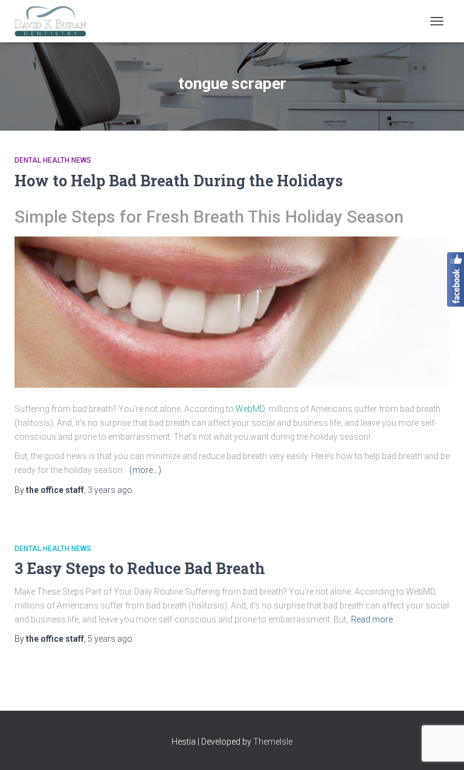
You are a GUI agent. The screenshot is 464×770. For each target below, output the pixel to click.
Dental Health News (52, 160)
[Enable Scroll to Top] (440, 746)
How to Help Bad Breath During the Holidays (178, 181)
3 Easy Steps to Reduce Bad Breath (139, 568)
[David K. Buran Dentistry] (54, 21)
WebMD (250, 409)
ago (110, 490)
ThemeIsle (272, 741)
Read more (372, 619)
